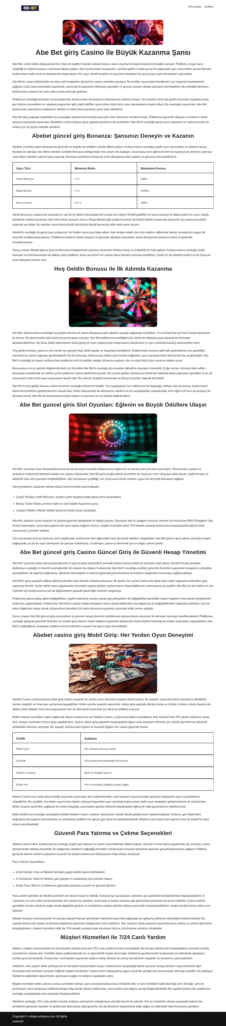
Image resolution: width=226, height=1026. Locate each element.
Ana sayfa (194, 6)
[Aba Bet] (30, 8)
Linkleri (209, 6)
